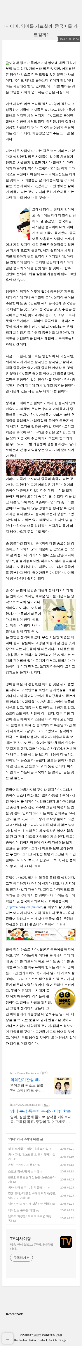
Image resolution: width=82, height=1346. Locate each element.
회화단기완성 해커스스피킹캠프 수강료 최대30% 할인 (26, 1079)
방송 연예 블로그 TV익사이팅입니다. (31, 1246)
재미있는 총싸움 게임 (21, 1210)
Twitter (32, 1340)
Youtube (53, 1340)
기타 (12, 1139)
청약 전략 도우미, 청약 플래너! (27, 1187)
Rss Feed (19, 1340)
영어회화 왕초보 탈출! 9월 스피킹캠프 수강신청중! (27, 1088)
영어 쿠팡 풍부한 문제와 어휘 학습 (40, 1111)
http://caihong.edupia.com (24, 907)
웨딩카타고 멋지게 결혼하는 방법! (29, 1203)
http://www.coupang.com (25, 1104)
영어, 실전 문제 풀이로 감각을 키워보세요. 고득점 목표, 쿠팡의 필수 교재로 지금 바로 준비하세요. (41, 1119)
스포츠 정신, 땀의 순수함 (23, 1171)
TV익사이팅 (20, 1239)
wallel (59, 1334)
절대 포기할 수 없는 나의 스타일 (28, 1148)
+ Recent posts (13, 1314)
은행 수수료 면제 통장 (22, 1164)
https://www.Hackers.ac (24, 1073)
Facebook (42, 1340)
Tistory (37, 1334)
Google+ (63, 1340)
